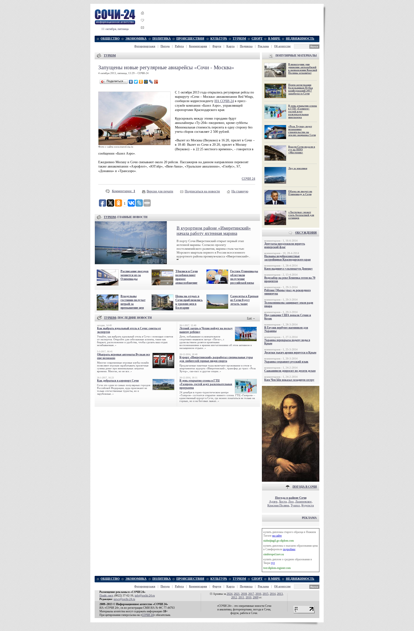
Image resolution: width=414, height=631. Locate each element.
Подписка (246, 46)
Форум (216, 46)
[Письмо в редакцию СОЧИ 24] (142, 28)
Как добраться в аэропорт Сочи (118, 380)
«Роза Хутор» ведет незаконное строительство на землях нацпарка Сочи (302, 130)
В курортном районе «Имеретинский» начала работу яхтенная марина (214, 231)
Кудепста (307, 505)
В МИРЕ (274, 38)
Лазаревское (303, 501)
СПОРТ (257, 38)
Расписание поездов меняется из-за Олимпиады (135, 275)
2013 (280, 594)
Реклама (263, 46)
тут (273, 563)
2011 (241, 597)
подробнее (289, 549)
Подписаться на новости (202, 191)
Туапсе (295, 505)
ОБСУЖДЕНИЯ (306, 232)
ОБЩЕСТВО (110, 38)
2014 (273, 594)
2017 (251, 594)
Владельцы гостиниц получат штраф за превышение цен (133, 301)
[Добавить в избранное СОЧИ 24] (142, 24)
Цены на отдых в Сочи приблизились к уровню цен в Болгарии (189, 301)
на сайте (277, 535)
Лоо (291, 501)
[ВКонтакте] (130, 82)
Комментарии (198, 46)
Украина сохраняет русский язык (286, 361)
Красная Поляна (278, 505)
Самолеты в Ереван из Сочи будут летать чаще (244, 300)
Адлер (273, 501)
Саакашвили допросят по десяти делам (290, 370)
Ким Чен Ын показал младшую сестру (289, 380)
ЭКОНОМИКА (135, 38)
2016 (258, 594)
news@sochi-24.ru (124, 599)
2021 (237, 594)
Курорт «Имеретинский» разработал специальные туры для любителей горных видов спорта (216, 359)
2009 (256, 597)
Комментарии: (123, 191)
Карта (230, 46)
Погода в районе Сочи (290, 497)
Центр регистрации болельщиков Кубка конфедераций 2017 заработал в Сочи (300, 89)
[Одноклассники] (141, 82)
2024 (229, 594)
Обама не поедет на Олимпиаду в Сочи (300, 193)
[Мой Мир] (146, 82)
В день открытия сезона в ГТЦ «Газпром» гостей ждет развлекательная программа (205, 384)
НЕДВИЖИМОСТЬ (300, 38)
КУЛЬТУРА (218, 38)
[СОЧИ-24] (115, 23)
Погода (165, 46)
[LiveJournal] (151, 82)
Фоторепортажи (144, 46)
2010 (248, 597)
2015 (265, 594)
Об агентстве (282, 46)
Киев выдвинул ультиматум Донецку (288, 268)
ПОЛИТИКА (161, 38)
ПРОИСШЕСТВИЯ (190, 38)
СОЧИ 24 (248, 178)
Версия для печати (160, 191)
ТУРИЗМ (239, 38)
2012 (234, 597)
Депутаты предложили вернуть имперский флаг (284, 245)
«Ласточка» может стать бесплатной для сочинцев (301, 215)
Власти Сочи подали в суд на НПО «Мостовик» (301, 149)
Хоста (283, 501)
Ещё (249, 318)
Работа (179, 46)
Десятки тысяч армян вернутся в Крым (290, 352)
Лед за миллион (297, 168)
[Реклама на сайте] (290, 480)
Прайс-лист (106, 595)
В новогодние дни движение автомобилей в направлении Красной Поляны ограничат (302, 68)
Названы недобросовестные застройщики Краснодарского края (287, 258)
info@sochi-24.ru (145, 595)
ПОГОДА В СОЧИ (305, 486)
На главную (239, 191)
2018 (244, 594)
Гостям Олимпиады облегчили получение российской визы (244, 276)
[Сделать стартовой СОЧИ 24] (142, 17)
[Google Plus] (156, 82)
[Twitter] (135, 82)
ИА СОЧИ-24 (224, 101)
